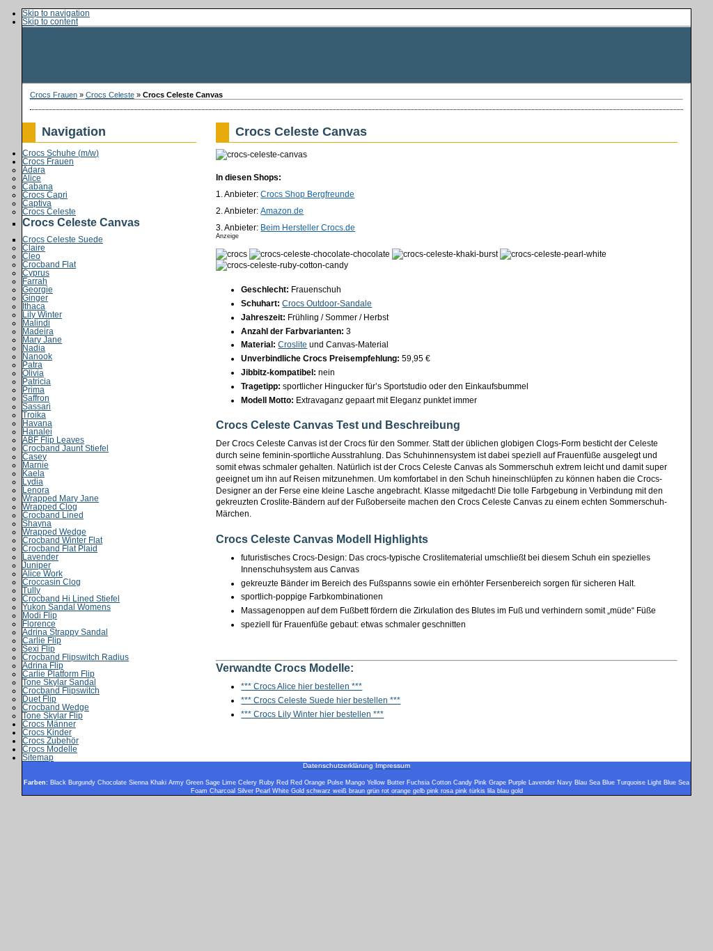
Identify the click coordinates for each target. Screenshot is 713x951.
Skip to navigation (56, 13)
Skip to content (50, 21)
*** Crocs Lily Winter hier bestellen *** (312, 714)
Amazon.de (282, 211)
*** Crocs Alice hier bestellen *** (301, 686)
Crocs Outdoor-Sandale (327, 303)
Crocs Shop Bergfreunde (307, 194)
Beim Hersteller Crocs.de (307, 228)
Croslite (292, 344)
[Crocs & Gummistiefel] (356, 55)
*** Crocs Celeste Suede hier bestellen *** (320, 700)
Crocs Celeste (110, 95)
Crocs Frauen (53, 95)
